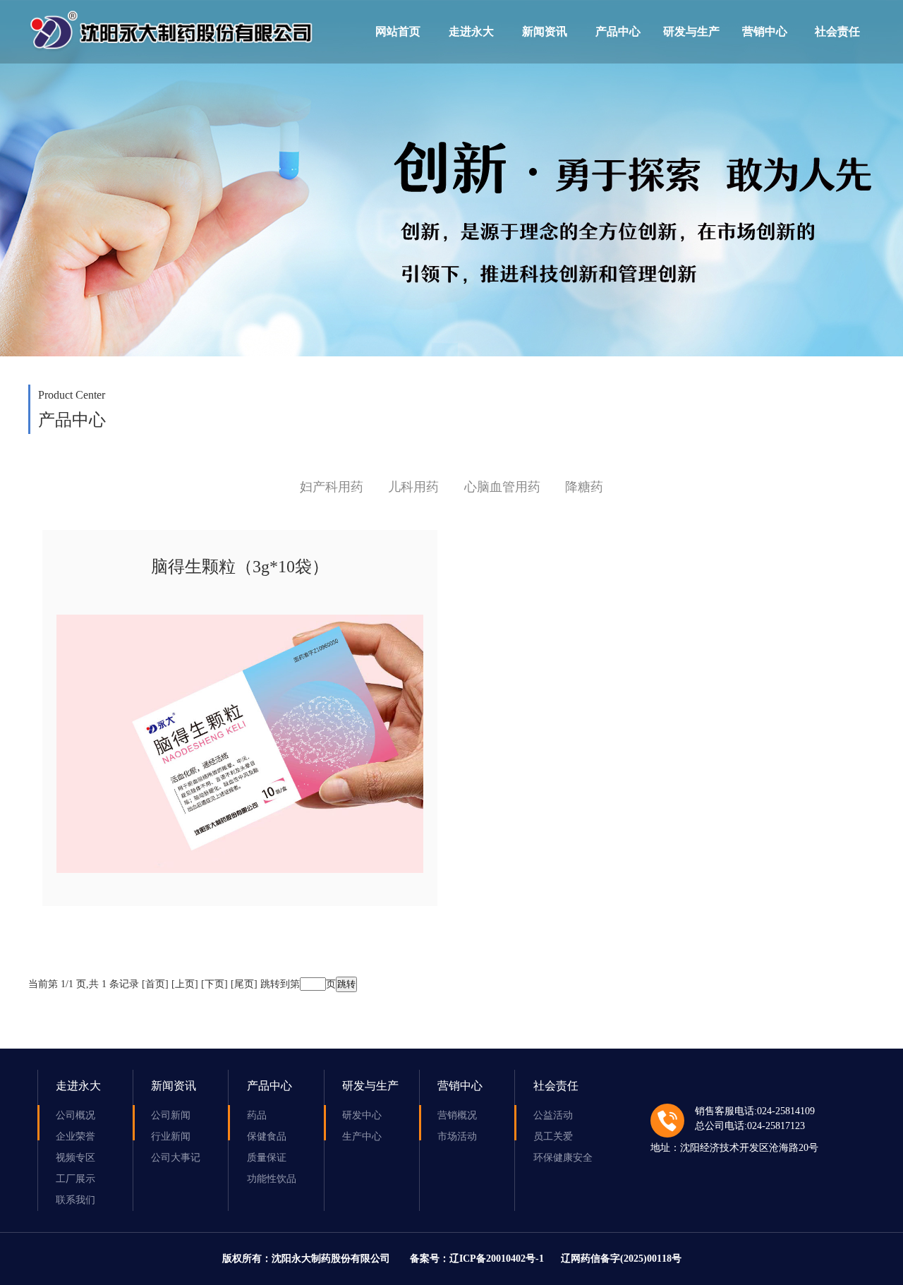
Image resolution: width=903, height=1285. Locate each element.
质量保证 (266, 1157)
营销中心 (764, 31)
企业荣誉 (75, 1136)
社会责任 (837, 31)
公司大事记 (175, 1157)
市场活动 (457, 1136)
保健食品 (266, 1136)
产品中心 (618, 31)
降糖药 (584, 487)
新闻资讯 (544, 31)
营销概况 (457, 1115)
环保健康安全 (563, 1157)
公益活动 (553, 1115)
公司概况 (75, 1115)
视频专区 (75, 1157)
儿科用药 (413, 487)
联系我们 (75, 1200)
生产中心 (362, 1136)
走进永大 (471, 31)
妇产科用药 (331, 487)
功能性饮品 (271, 1179)
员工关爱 (553, 1136)
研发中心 (362, 1115)
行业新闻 (170, 1136)
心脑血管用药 (502, 487)
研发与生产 (691, 31)
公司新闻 (170, 1115)
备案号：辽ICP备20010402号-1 (477, 1258)
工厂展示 (75, 1179)
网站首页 (397, 31)
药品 (257, 1115)
